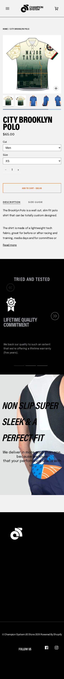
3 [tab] (40, 366)
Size (5, 154)
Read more (10, 245)
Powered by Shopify (51, 634)
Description (11, 202)
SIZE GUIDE (35, 202)
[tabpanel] (30, 325)
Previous (9, 287)
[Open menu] (11, 8)
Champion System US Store (19, 634)
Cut (5, 141)
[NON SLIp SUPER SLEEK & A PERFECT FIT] (32, 435)
